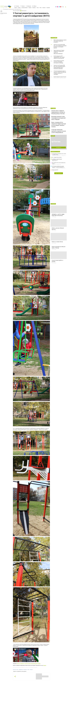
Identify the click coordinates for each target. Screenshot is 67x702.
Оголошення (48, 7)
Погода (38, 7)
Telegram (44, 665)
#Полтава (14, 669)
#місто (17, 669)
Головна (17, 6)
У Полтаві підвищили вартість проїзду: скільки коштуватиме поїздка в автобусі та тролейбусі (60, 73)
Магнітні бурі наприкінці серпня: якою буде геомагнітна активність (60, 41)
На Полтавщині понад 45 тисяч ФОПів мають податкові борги (60, 77)
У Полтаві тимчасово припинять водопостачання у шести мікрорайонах (58, 131)
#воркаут (31, 669)
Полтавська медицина (24, 7)
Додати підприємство (58, 173)
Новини (23, 6)
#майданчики (21, 669)
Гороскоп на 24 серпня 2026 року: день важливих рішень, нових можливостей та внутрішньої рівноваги (59, 67)
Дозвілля (15, 7)
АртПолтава (55, 141)
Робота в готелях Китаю (57, 241)
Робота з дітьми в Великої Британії (58, 228)
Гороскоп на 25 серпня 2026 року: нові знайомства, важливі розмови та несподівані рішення (60, 46)
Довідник (29, 6)
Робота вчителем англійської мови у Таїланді (58, 247)
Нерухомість (34, 7)
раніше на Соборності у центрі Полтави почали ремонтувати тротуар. (28, 663)
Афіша (35, 6)
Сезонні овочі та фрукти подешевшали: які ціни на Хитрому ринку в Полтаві (58, 112)
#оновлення (25, 669)
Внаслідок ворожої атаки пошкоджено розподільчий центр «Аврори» (58, 118)
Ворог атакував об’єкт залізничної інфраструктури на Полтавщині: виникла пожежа (58, 124)
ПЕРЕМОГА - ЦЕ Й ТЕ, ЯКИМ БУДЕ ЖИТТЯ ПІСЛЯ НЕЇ (58, 215)
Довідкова (29, 7)
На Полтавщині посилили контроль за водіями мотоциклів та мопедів (59, 61)
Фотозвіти (19, 7)
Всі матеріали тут (58, 147)
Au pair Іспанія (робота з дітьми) (57, 261)
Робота (41, 7)
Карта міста (44, 7)
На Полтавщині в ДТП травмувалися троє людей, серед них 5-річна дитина (59, 57)
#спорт (28, 669)
